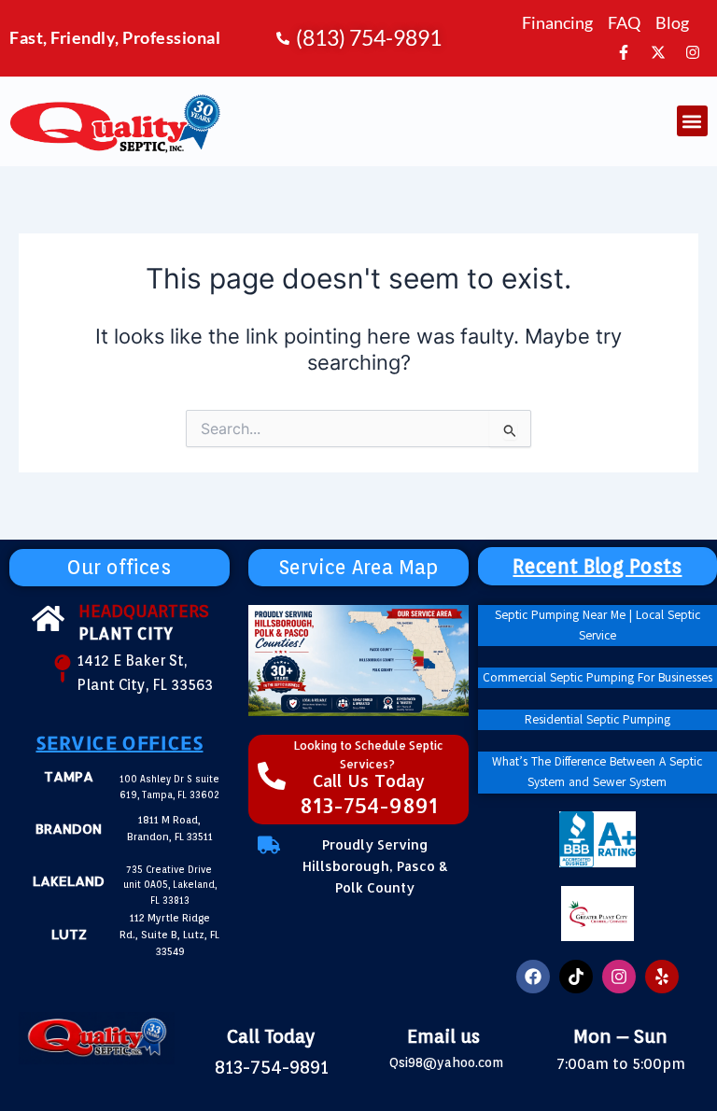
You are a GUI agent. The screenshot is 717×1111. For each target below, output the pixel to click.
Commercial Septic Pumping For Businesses (597, 677)
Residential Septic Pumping (597, 719)
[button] (692, 120)
